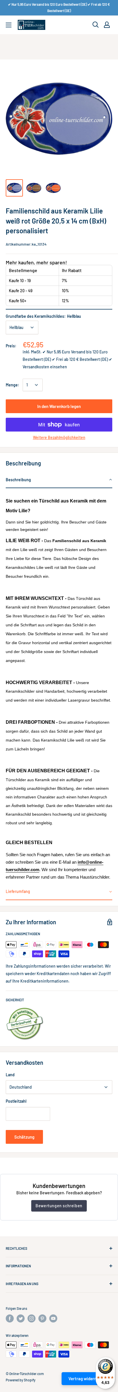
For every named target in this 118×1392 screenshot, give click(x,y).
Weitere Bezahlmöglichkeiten (59, 437)
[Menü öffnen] (8, 25)
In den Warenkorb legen (59, 406)
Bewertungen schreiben (59, 1205)
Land (10, 1074)
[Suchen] (96, 25)
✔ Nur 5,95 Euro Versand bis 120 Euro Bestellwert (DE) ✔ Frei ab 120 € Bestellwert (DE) (59, 7)
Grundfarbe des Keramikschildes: (43, 316)
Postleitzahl (16, 1101)
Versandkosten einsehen (45, 366)
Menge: (12, 384)
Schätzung (24, 1136)
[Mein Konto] (107, 25)
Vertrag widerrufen (86, 1378)
